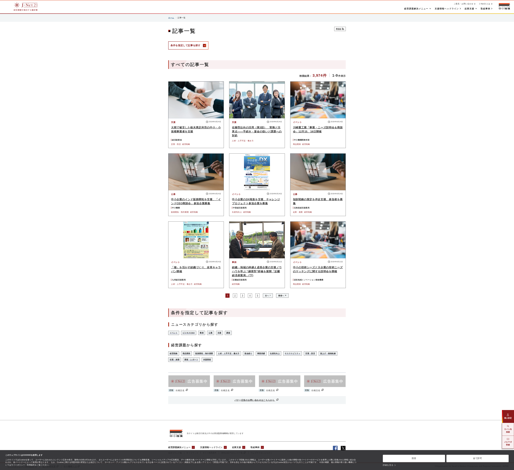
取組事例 (255, 447)
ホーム (171, 18)
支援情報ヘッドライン (211, 447)
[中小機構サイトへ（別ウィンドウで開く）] (504, 6)
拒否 (414, 458)
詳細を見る (388, 465)
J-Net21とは (484, 4)
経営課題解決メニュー (179, 447)
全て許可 (477, 458)
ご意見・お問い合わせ (463, 4)
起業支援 (236, 447)
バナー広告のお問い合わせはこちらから (255, 400)
